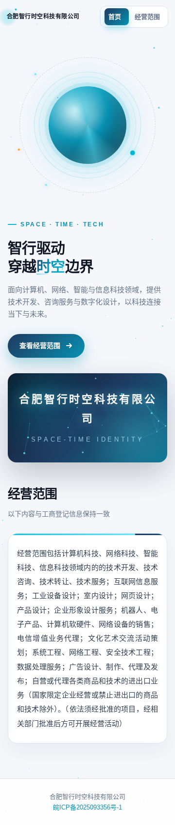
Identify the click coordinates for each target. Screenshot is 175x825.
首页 (114, 16)
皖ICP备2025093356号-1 (87, 807)
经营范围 (147, 16)
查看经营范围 (39, 345)
